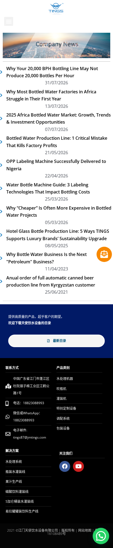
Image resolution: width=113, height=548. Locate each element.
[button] (8, 21)
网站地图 (84, 530)
